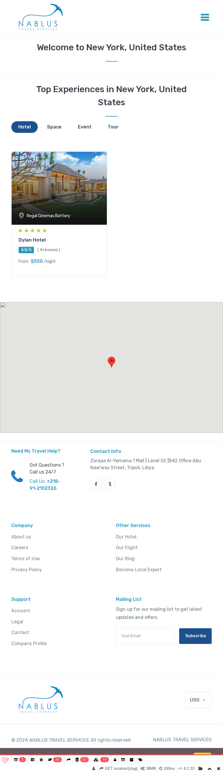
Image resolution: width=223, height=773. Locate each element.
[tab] (24, 127)
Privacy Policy (26, 569)
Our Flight (127, 547)
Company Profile (29, 643)
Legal (17, 621)
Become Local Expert (139, 569)
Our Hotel (126, 537)
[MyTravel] (41, 700)
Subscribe (195, 635)
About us (21, 537)
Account (20, 610)
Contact (20, 632)
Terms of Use (25, 558)
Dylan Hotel (32, 240)
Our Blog (125, 558)
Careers (19, 547)
